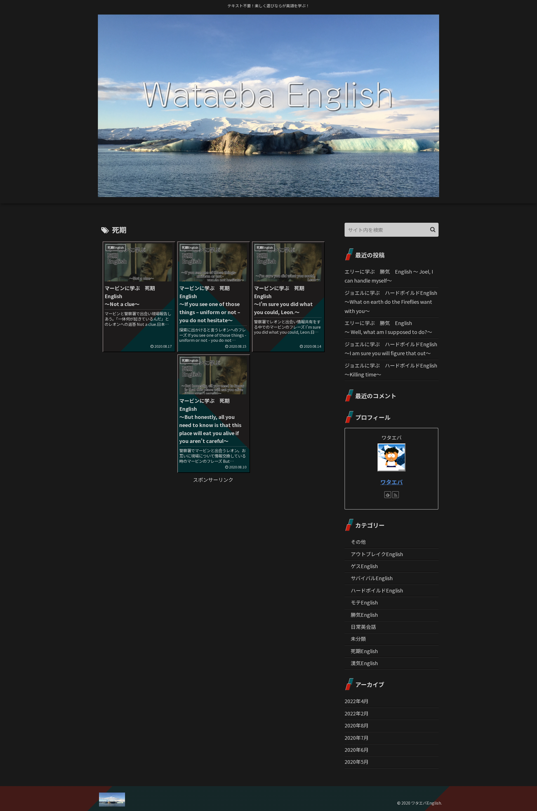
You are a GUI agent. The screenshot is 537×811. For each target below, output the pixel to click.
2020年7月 (357, 737)
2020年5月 (357, 761)
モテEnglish (364, 602)
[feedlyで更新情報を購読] (387, 494)
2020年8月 (357, 725)
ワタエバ (391, 482)
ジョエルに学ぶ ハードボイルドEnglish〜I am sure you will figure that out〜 (391, 348)
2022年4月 (357, 701)
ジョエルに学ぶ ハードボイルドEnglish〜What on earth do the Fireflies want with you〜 (391, 301)
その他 (358, 541)
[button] (433, 229)
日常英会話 (363, 626)
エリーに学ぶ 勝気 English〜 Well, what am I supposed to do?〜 (388, 327)
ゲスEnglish (364, 566)
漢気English (364, 663)
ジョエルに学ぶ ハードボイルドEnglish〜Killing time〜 (391, 370)
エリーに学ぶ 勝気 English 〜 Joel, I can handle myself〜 (389, 276)
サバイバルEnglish (372, 578)
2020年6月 (357, 749)
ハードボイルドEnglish (377, 590)
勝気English (364, 614)
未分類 (358, 638)
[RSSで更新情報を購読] (395, 494)
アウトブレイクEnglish (377, 554)
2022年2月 (357, 713)
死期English (364, 651)
